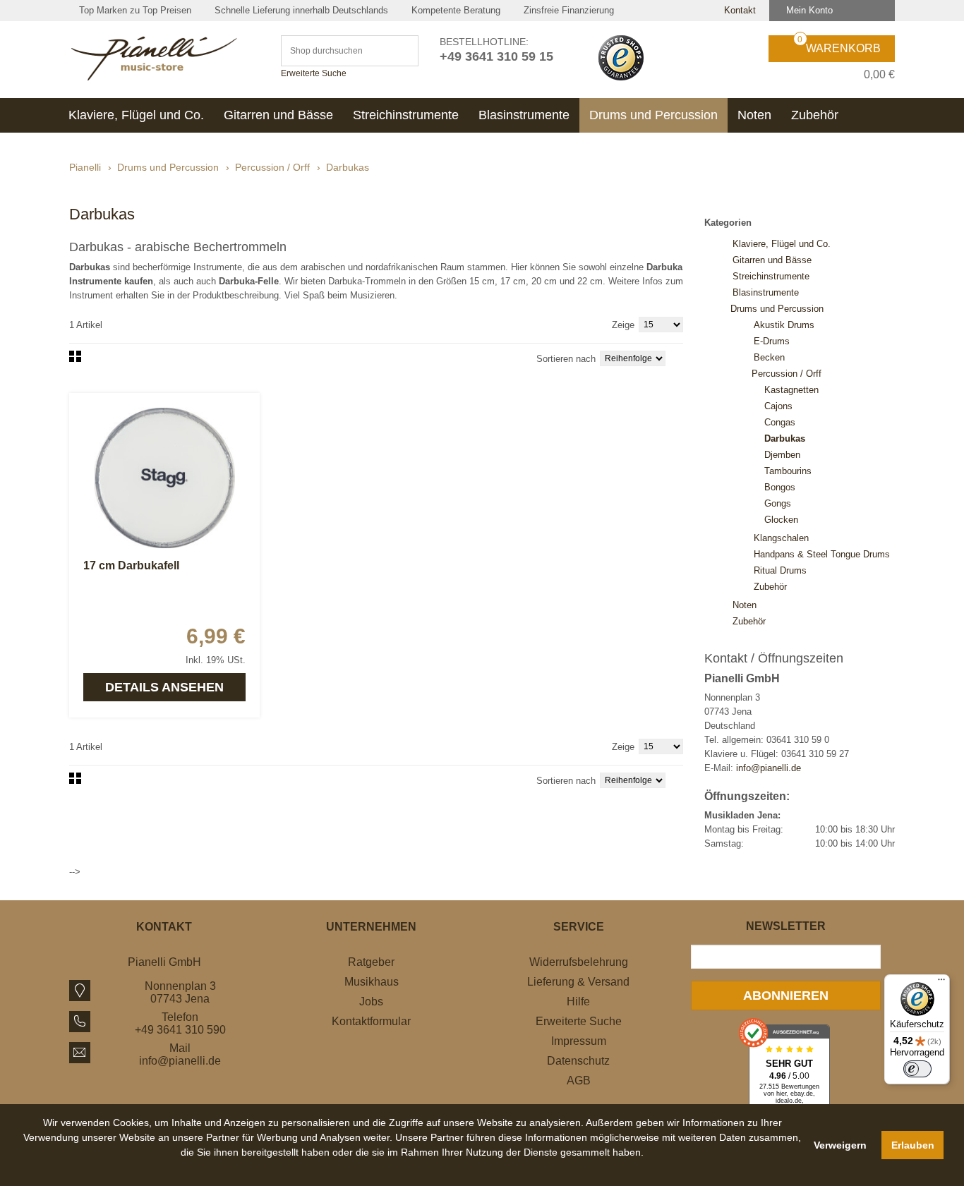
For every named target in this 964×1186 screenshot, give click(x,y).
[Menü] (941, 982)
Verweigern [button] (840, 1145)
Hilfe (578, 1002)
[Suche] (401, 50)
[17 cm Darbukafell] (164, 477)
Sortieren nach (566, 358)
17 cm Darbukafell (131, 565)
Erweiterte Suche (314, 73)
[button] (413, 1168)
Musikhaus (371, 982)
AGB (579, 1081)
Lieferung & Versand (578, 982)
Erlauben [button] (912, 1145)
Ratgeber (371, 962)
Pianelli (85, 167)
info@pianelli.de (768, 768)
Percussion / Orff (272, 167)
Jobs (371, 1002)
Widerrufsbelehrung (578, 962)
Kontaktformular (371, 1021)
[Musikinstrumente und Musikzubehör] (164, 58)
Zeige (623, 325)
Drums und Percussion (168, 167)
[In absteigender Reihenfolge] (679, 357)
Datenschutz (578, 1061)
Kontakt (738, 10)
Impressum (578, 1041)
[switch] (917, 1068)
